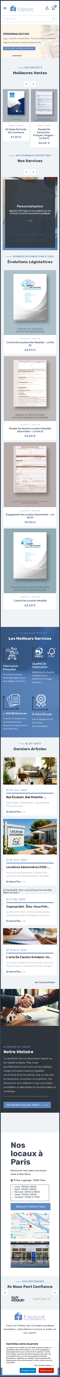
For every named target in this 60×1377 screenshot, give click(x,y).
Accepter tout (27, 1370)
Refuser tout (46, 1370)
